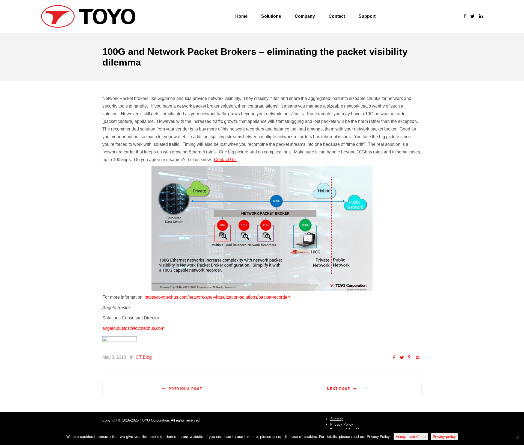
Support (367, 16)
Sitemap (336, 419)
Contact (337, 16)
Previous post (185, 389)
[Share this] (394, 357)
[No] (517, 437)
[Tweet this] (401, 357)
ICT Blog (143, 357)
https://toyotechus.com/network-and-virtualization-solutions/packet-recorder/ (217, 297)
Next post (338, 389)
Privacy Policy (341, 424)
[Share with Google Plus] (409, 357)
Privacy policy (444, 436)
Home (241, 16)
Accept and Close (411, 436)
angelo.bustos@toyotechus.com (133, 328)
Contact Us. (225, 159)
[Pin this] (417, 357)
